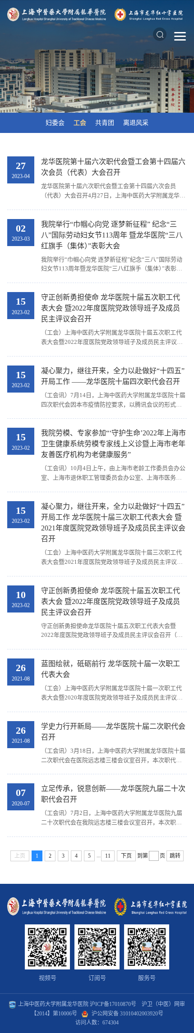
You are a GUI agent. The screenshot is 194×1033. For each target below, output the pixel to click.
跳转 (175, 856)
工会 (80, 122)
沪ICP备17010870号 (113, 1004)
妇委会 (55, 122)
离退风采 (135, 122)
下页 (126, 856)
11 (108, 856)
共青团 (104, 122)
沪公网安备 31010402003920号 (127, 1013)
